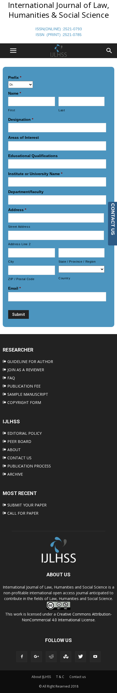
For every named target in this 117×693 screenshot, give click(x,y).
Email (14, 288)
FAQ (10, 377)
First (11, 110)
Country (64, 278)
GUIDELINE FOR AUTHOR (29, 361)
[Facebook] (21, 656)
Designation (20, 119)
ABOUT (13, 449)
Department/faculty (26, 192)
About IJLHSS (41, 676)
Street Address (19, 226)
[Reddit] (51, 656)
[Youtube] (95, 656)
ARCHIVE (14, 474)
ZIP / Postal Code (21, 279)
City (11, 261)
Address (17, 210)
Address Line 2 (19, 244)
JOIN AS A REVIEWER (25, 369)
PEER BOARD (18, 441)
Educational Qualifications (33, 156)
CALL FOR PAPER (22, 513)
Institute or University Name (35, 174)
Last (62, 110)
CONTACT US (19, 457)
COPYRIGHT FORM (23, 402)
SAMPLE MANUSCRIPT (27, 394)
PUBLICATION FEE (23, 386)
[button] (109, 50)
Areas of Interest (23, 137)
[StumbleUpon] (65, 656)
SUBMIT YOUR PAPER (26, 505)
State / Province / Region (77, 261)
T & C (60, 676)
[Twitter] (80, 656)
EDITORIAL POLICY (24, 433)
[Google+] (36, 656)
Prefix (14, 77)
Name (14, 93)
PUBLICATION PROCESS (28, 466)
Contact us (77, 676)
